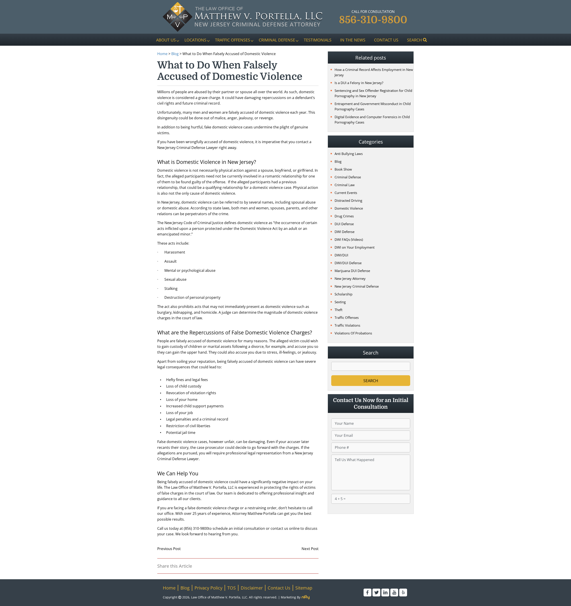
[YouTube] (394, 592)
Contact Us (386, 39)
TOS (231, 588)
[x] (376, 592)
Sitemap (303, 588)
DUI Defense (344, 224)
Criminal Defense (277, 39)
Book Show (343, 169)
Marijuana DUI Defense (352, 270)
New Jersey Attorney (350, 278)
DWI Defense (344, 231)
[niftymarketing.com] (306, 597)
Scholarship (343, 294)
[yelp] (403, 592)
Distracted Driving (348, 200)
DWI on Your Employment (354, 247)
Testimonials (317, 39)
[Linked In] (385, 592)
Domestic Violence (349, 208)
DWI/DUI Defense (348, 263)
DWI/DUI (341, 255)
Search (414, 39)
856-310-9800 (373, 20)
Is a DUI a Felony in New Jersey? (359, 82)
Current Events (346, 192)
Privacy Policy (208, 588)
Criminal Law (345, 185)
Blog (175, 53)
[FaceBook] (367, 592)
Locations (195, 39)
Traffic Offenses (232, 39)
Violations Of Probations (353, 333)
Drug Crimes (344, 216)
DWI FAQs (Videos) (349, 239)
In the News (352, 39)
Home (162, 53)
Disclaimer (252, 588)
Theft (338, 309)
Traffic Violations (347, 325)
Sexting (340, 302)
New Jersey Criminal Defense (357, 286)
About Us (166, 39)
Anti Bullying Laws (349, 153)
